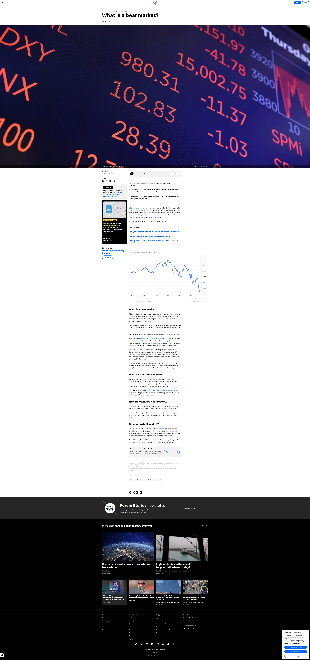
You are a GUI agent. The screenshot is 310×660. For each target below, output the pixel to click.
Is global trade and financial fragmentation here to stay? (173, 565)
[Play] (132, 173)
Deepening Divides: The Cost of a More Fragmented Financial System (141, 597)
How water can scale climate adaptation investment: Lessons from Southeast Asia (194, 597)
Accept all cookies (295, 651)
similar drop (152, 217)
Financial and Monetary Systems (115, 11)
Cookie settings (296, 656)
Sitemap (155, 652)
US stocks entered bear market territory (142, 208)
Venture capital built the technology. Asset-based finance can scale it (167, 597)
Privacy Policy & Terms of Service (155, 649)
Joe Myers (105, 171)
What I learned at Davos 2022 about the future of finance (150, 236)
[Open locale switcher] (2, 655)
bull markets (160, 429)
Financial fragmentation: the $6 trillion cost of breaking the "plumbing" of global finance (114, 597)
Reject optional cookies (296, 647)
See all (205, 525)
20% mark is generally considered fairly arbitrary (154, 338)
